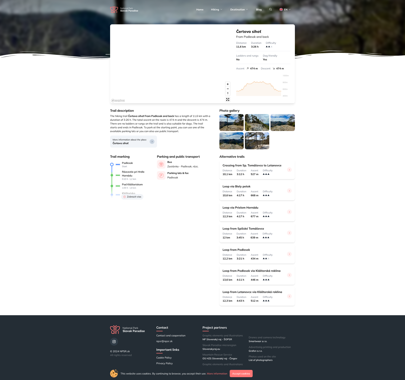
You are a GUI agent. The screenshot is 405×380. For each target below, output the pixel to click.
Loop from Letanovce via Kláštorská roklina (252, 292)
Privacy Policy (164, 363)
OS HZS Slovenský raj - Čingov (219, 358)
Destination (237, 9)
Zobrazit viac (134, 196)
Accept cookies (241, 373)
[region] (171, 63)
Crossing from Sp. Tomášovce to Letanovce (252, 165)
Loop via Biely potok (236, 186)
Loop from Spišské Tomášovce (243, 228)
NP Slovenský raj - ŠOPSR (217, 339)
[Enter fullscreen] (227, 99)
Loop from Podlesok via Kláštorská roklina (251, 271)
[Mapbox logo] (118, 100)
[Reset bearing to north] (227, 93)
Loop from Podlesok (236, 250)
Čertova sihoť (120, 143)
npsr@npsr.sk (164, 341)
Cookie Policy (164, 357)
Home (200, 9)
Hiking (215, 9)
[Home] (124, 9)
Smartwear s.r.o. (258, 341)
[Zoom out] (227, 88)
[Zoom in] (227, 84)
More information (217, 373)
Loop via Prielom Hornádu (240, 207)
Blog (259, 9)
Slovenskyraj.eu (211, 348)
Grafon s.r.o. (255, 350)
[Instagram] (114, 342)
